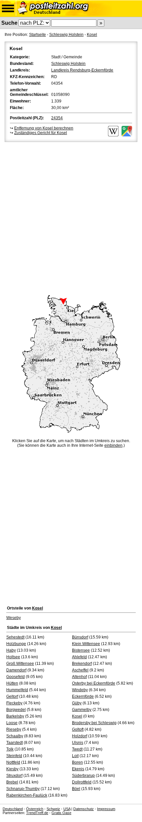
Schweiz (53, 809)
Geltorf (12, 696)
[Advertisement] (71, 217)
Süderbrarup (83, 775)
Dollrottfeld (81, 782)
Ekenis (78, 769)
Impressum (106, 809)
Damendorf (16, 670)
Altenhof (79, 676)
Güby (77, 703)
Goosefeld (15, 676)
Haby (11, 650)
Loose (12, 723)
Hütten (12, 683)
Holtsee (13, 657)
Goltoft (78, 729)
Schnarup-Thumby (23, 788)
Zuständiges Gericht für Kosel (40, 132)
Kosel (92, 34)
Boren (77, 762)
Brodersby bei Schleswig (94, 723)
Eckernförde (83, 696)
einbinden (113, 445)
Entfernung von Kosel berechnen (43, 128)
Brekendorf (82, 663)
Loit (75, 755)
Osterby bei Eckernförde (93, 683)
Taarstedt (14, 742)
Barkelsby (15, 716)
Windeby (80, 690)
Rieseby (13, 729)
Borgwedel (16, 709)
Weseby (13, 617)
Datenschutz (83, 809)
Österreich (34, 809)
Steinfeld (14, 755)
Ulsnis (77, 742)
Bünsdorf (80, 637)
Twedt (77, 749)
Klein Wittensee (86, 643)
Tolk (10, 749)
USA (66, 809)
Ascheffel (80, 670)
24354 (57, 118)
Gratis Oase (61, 813)
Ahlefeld (79, 657)
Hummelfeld (17, 690)
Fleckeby (14, 703)
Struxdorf (14, 775)
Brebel (12, 782)
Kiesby (12, 769)
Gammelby (81, 709)
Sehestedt (15, 637)
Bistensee (81, 650)
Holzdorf (79, 736)
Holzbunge (16, 643)
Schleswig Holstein (66, 34)
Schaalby (14, 736)
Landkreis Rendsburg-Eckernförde (82, 70)
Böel (76, 788)
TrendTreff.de (37, 813)
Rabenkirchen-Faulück (26, 795)
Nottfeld (13, 762)
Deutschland (13, 809)
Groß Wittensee (20, 663)
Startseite (37, 34)
